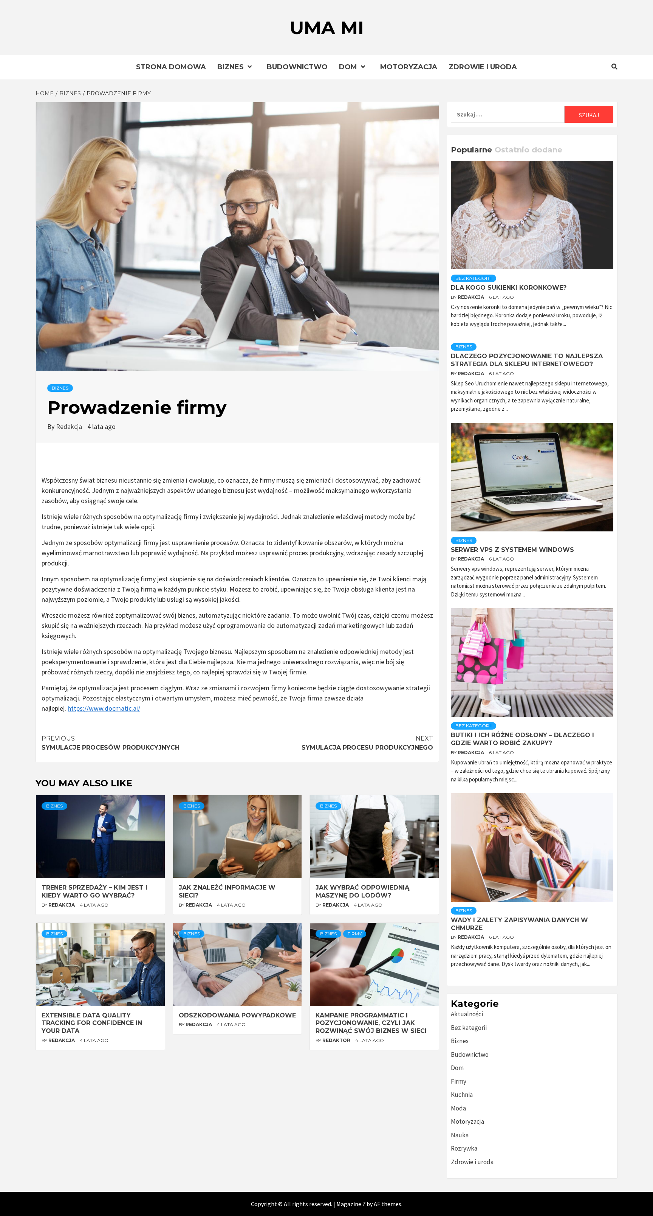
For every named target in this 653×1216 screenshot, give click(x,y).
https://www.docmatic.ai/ (104, 708)
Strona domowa (171, 67)
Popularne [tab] (471, 149)
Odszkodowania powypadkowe (237, 1015)
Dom (348, 67)
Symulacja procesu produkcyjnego (367, 743)
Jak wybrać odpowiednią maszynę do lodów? (362, 891)
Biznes (230, 67)
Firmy (355, 933)
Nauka (460, 1135)
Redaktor (336, 1040)
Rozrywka (464, 1148)
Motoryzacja (408, 67)
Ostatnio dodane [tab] (528, 149)
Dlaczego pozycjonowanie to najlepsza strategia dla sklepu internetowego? (527, 360)
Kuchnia (462, 1094)
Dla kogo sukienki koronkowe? (508, 287)
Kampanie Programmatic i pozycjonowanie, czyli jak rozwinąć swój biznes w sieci (371, 1023)
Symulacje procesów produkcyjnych (110, 743)
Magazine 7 (350, 1204)
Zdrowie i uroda (483, 67)
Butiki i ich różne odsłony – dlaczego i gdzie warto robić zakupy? (522, 739)
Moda (458, 1108)
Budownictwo (297, 67)
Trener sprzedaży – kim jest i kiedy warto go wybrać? (94, 891)
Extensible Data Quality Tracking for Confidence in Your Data (92, 1023)
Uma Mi (326, 28)
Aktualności (467, 1014)
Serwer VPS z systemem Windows (512, 549)
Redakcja (70, 426)
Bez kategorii (473, 278)
